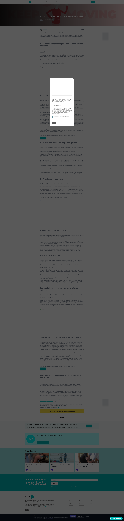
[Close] (73, 78)
